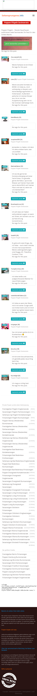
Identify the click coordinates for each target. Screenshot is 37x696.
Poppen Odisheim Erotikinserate (18, 525)
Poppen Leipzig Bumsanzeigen (13, 572)
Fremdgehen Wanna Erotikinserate (18, 533)
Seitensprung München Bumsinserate (16, 560)
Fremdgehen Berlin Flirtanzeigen (14, 554)
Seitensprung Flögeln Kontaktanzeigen (18, 415)
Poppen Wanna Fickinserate (15, 528)
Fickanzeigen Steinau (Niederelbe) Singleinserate (18, 445)
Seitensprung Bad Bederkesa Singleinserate (18, 461)
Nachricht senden (17, 74)
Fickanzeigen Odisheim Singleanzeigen (18, 513)
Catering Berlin (26, 691)
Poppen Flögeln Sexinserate (19, 59)
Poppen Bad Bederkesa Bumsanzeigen (18, 465)
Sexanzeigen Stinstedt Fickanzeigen (18, 542)
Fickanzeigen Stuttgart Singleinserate (16, 577)
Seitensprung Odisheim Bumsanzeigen (18, 522)
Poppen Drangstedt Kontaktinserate (18, 472)
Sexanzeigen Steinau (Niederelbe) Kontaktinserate (18, 433)
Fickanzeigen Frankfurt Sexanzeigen (15, 566)
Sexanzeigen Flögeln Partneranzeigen (18, 412)
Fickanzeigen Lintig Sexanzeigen (18, 502)
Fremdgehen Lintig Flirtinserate (18, 496)
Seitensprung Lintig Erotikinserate (18, 499)
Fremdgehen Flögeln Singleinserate (18, 409)
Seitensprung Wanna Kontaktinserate (18, 539)
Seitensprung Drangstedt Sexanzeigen (18, 485)
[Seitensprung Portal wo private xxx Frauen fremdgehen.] (13, 15)
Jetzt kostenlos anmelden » (16, 43)
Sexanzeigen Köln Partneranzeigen (15, 563)
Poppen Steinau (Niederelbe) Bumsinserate (18, 422)
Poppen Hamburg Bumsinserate (14, 557)
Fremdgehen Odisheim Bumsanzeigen (18, 517)
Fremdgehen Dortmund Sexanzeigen (16, 569)
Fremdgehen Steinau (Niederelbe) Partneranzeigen (18, 427)
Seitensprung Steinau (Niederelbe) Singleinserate (18, 439)
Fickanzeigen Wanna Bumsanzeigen (18, 536)
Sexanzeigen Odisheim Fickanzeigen (18, 508)
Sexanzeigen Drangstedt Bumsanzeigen (18, 481)
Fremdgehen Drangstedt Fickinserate (18, 490)
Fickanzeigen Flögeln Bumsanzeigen (18, 418)
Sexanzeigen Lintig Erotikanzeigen (18, 493)
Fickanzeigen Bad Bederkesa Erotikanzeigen (18, 456)
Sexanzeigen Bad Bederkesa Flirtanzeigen (18, 470)
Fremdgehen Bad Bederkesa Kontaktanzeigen (18, 450)
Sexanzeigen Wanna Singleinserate (18, 531)
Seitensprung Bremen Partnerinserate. (16, 575)
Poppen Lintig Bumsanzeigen (18, 504)
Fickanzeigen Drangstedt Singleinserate (18, 476)
